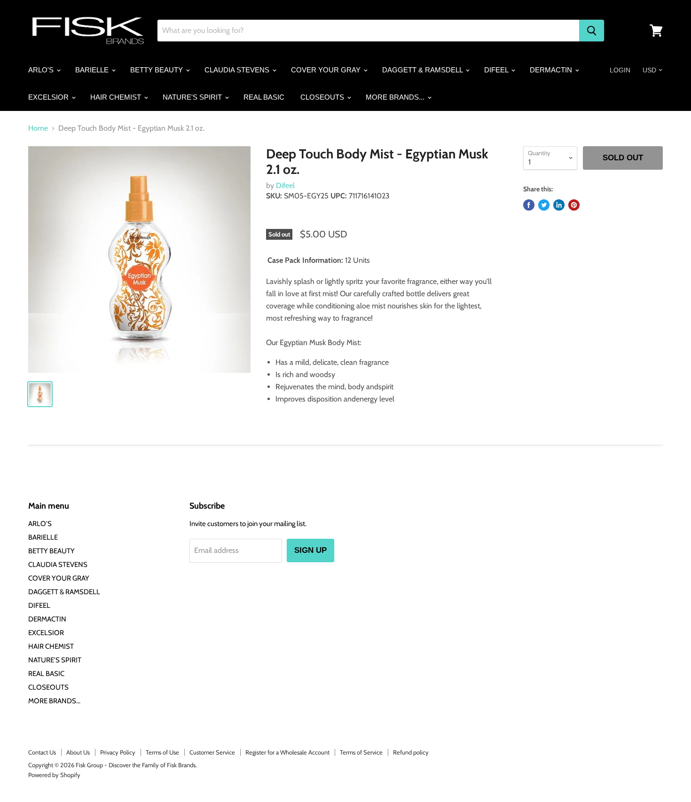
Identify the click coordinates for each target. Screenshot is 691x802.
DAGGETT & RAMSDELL (423, 70)
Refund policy (411, 752)
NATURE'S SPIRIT (193, 97)
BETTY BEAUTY (157, 70)
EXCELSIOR (49, 97)
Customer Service (212, 752)
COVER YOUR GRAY (326, 70)
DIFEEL (497, 70)
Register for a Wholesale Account (287, 752)
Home (38, 128)
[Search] (591, 30)
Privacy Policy (117, 752)
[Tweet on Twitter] (544, 205)
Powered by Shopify (54, 774)
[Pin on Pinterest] (574, 205)
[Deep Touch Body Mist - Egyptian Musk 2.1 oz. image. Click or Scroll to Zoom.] (139, 259)
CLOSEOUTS (323, 97)
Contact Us (42, 752)
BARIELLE (92, 70)
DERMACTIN (552, 70)
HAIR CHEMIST (116, 97)
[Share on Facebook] (528, 205)
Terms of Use (162, 752)
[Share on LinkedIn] (559, 205)
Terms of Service (361, 752)
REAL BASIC (263, 97)
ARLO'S (41, 70)
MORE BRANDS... (396, 97)
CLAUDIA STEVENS (237, 70)
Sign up (310, 550)
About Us (78, 752)
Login (620, 70)
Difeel (285, 185)
